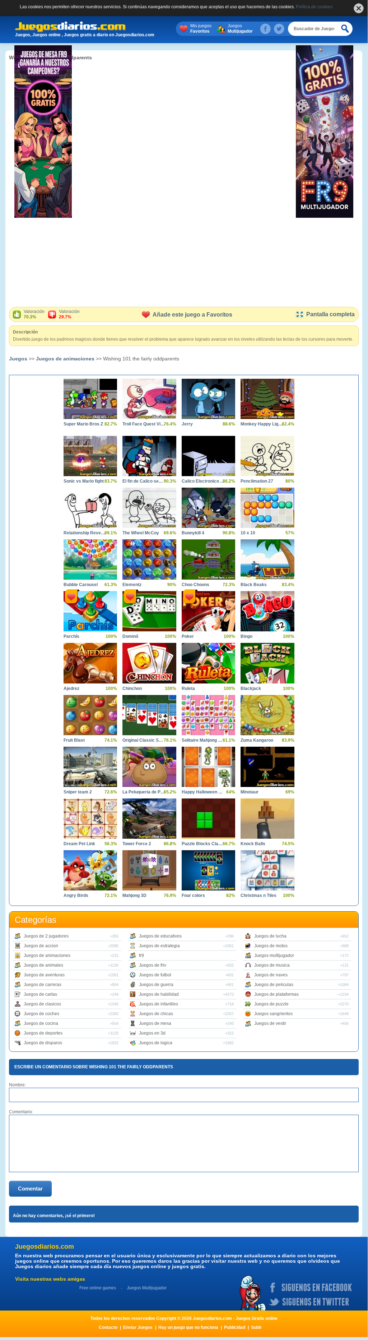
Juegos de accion (41, 945)
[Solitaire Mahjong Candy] (208, 715)
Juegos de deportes (43, 1033)
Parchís (71, 636)
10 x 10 (248, 532)
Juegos (240, 28)
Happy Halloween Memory (203, 792)
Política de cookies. (315, 6)
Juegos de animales (43, 965)
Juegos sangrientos (273, 1013)
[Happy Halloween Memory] (208, 767)
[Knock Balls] (267, 818)
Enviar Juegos (138, 1327)
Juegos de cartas (40, 994)
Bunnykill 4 (193, 532)
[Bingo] (267, 611)
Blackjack (251, 688)
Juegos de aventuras (44, 974)
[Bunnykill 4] (208, 508)
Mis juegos (200, 28)
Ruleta (188, 688)
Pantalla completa (330, 314)
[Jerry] (208, 399)
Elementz (131, 584)
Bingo (246, 636)
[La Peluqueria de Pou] (149, 767)
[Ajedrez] (90, 663)
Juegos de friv (152, 965)
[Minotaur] (267, 767)
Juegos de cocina (41, 1023)
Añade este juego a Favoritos (192, 315)
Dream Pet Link (79, 843)
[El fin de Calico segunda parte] (149, 456)
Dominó (130, 636)
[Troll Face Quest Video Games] (149, 399)
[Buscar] (345, 29)
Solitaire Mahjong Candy (203, 740)
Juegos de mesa (155, 1023)
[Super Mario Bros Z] (90, 399)
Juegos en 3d (152, 1033)
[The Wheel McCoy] (149, 508)
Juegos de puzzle (271, 1004)
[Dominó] (149, 611)
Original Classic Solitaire (143, 740)
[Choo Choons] (208, 559)
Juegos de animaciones (65, 359)
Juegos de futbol (155, 974)
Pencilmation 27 (257, 481)
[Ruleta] (208, 663)
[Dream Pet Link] (90, 818)
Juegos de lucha (270, 936)
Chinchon (132, 688)
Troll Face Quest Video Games (143, 424)
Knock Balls (253, 843)
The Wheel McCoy (140, 532)
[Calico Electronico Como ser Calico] (208, 456)
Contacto (108, 1327)
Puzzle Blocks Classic (203, 843)
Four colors (193, 895)
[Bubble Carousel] (90, 559)
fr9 (141, 955)
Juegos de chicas (156, 1013)
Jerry (187, 424)
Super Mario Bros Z (83, 424)
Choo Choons (195, 584)
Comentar (30, 1188)
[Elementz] (149, 559)
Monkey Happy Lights (262, 424)
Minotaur (249, 792)
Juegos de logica (155, 1042)
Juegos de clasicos (42, 1004)
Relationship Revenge (85, 532)
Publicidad (234, 1327)
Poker (188, 636)
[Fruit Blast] (90, 715)
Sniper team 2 (78, 792)
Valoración (34, 314)
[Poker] (208, 611)
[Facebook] (265, 28)
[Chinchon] (149, 663)
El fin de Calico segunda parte (143, 481)
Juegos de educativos (160, 936)
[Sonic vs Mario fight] (90, 456)
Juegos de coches (41, 1013)
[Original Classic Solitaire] (149, 715)
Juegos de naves (271, 974)
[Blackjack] (267, 663)
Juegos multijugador (274, 955)
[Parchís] (90, 611)
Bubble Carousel (81, 584)
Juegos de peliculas (273, 984)
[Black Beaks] (267, 559)
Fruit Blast (74, 740)
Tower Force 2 (136, 843)
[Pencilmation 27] (267, 456)
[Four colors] (208, 870)
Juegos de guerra (156, 984)
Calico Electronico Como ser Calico (203, 481)
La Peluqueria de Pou (143, 792)
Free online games (97, 1287)
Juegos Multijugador (147, 1287)
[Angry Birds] (90, 870)
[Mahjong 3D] (149, 870)
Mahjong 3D (134, 895)
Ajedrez (71, 688)
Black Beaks (254, 584)
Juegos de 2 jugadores (46, 936)
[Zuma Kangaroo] (267, 715)
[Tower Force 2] (149, 818)
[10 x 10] (267, 508)
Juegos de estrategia (159, 945)
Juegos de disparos (43, 1042)
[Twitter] (279, 28)
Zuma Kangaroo (257, 740)
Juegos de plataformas (276, 994)
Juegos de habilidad (159, 994)
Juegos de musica (272, 965)
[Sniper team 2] (90, 767)
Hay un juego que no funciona (188, 1327)
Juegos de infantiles (158, 1004)
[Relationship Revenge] (90, 508)
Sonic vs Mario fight (84, 481)
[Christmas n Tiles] (267, 870)
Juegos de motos (271, 945)
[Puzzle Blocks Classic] (208, 818)
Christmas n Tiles (258, 895)
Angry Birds (76, 895)
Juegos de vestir (270, 1023)
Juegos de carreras (42, 984)
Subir (256, 1327)
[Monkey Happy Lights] (267, 399)
